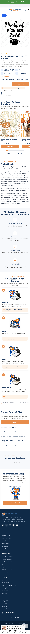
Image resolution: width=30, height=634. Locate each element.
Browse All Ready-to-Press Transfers (13, 154)
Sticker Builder (5, 546)
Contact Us (15, 422)
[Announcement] (13, 2)
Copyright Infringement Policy (9, 585)
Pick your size (5, 76)
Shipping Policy (5, 588)
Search (3, 564)
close (27, 1)
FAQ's (3, 567)
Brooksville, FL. (5, 603)
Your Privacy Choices (7, 569)
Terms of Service (6, 580)
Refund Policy (5, 590)
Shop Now (13, 2)
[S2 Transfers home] (10, 514)
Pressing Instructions (7, 559)
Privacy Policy (5, 582)
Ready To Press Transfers (8, 541)
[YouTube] (17, 525)
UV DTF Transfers (6, 543)
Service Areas (5, 598)
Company (4, 577)
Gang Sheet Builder (6, 538)
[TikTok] (13, 525)
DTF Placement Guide (7, 561)
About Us (4, 548)
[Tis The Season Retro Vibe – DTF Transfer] (10, 124)
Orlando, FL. (5, 608)
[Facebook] (3, 525)
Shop (3, 530)
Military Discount (6, 572)
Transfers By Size (6, 535)
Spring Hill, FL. (5, 601)
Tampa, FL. (4, 606)
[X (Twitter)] (6, 525)
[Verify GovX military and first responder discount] (15, 613)
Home (3, 533)
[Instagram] (10, 525)
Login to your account (7, 556)
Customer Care (6, 553)
